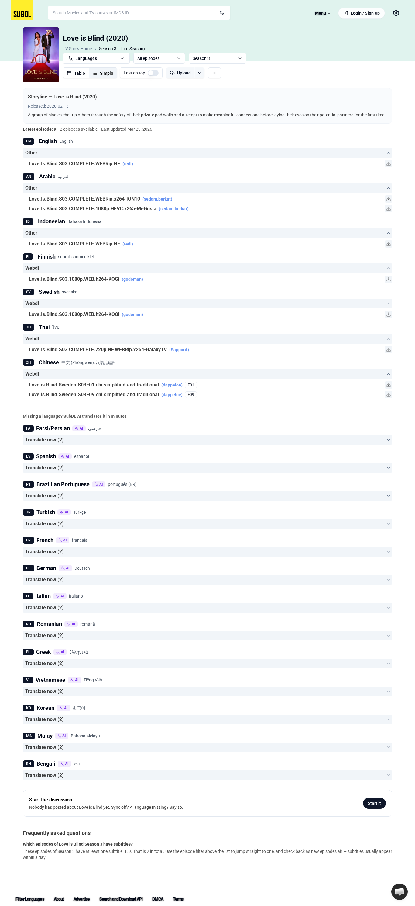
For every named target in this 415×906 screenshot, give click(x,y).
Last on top (134, 72)
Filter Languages (29, 899)
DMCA (157, 899)
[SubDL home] (22, 10)
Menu (320, 13)
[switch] (153, 73)
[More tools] (214, 72)
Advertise (82, 899)
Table (79, 73)
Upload (184, 72)
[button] (399, 892)
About (59, 899)
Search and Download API (120, 899)
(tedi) (127, 163)
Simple (106, 73)
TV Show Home (77, 48)
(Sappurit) (179, 349)
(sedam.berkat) (157, 199)
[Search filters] (221, 12)
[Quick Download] (388, 163)
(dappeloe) (172, 385)
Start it (374, 803)
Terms (178, 899)
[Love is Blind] (41, 54)
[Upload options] (199, 72)
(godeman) (132, 279)
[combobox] (139, 13)
